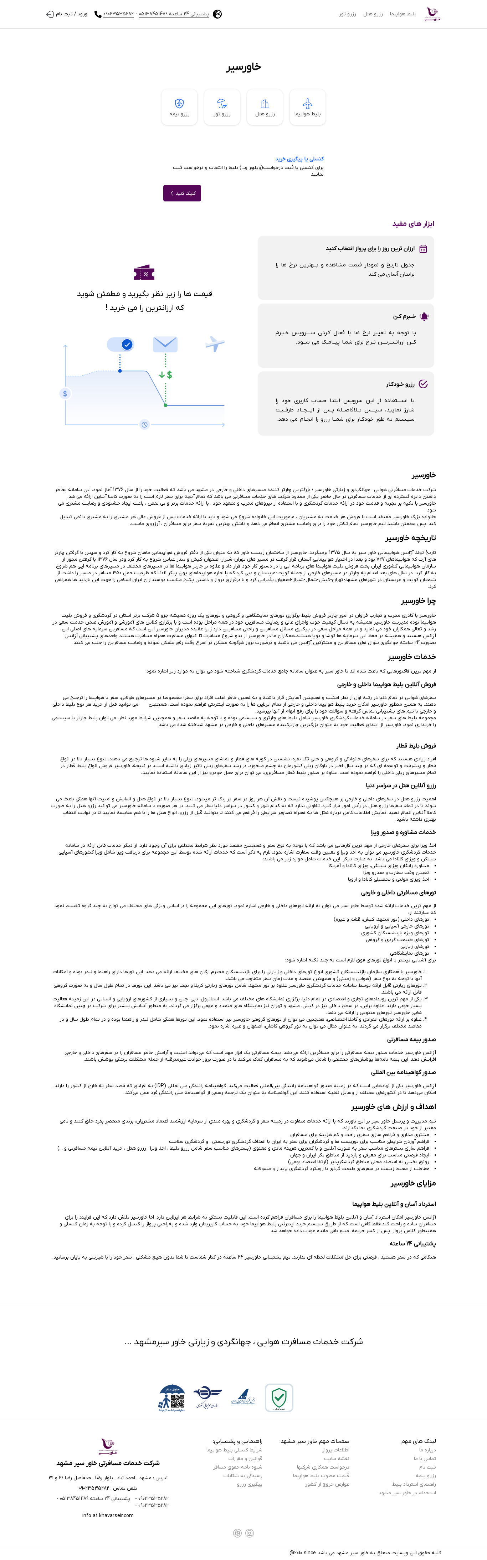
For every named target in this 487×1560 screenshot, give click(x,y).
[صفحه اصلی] (432, 14)
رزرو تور (347, 14)
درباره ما (427, 1450)
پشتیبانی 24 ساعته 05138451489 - (93, 1498)
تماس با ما (425, 1458)
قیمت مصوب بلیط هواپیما (321, 1475)
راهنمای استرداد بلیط (414, 1484)
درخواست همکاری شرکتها (323, 1467)
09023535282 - (151, 1498)
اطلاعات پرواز (335, 1450)
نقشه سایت (336, 1458)
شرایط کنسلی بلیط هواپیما (234, 1450)
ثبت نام (427, 1467)
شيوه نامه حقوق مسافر (237, 1467)
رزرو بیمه (179, 114)
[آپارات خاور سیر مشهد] (237, 1533)
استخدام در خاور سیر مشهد (407, 1493)
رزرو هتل (373, 14)
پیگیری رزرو (249, 1484)
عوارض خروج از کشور (327, 1484)
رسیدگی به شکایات (243, 1475)
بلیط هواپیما (403, 14)
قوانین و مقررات (245, 1458)
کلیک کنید (186, 193)
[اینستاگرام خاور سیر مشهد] (249, 1533)
